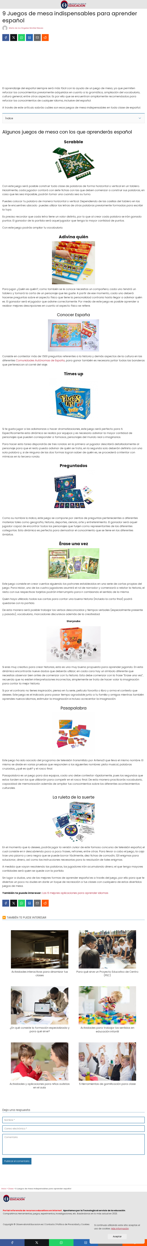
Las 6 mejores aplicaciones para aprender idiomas (75, 893)
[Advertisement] (73, 65)
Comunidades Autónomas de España (40, 360)
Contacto (50, 1224)
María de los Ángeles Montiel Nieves (26, 28)
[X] (13, 37)
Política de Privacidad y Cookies (72, 1224)
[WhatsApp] (21, 37)
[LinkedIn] (29, 37)
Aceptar (117, 1236)
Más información (120, 1228)
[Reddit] (45, 37)
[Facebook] (5, 37)
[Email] (37, 37)
